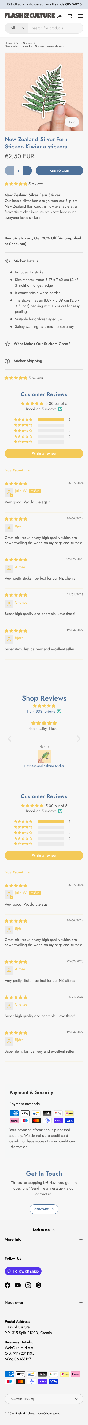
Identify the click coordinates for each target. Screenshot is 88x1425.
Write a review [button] (44, 453)
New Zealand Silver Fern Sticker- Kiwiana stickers (34, 46)
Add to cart (59, 170)
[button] (70, 16)
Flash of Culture (24, 1413)
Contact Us (44, 1209)
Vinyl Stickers (24, 43)
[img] (16, 483)
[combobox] (44, 28)
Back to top (41, 1229)
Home (8, 43)
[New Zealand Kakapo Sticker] (44, 756)
